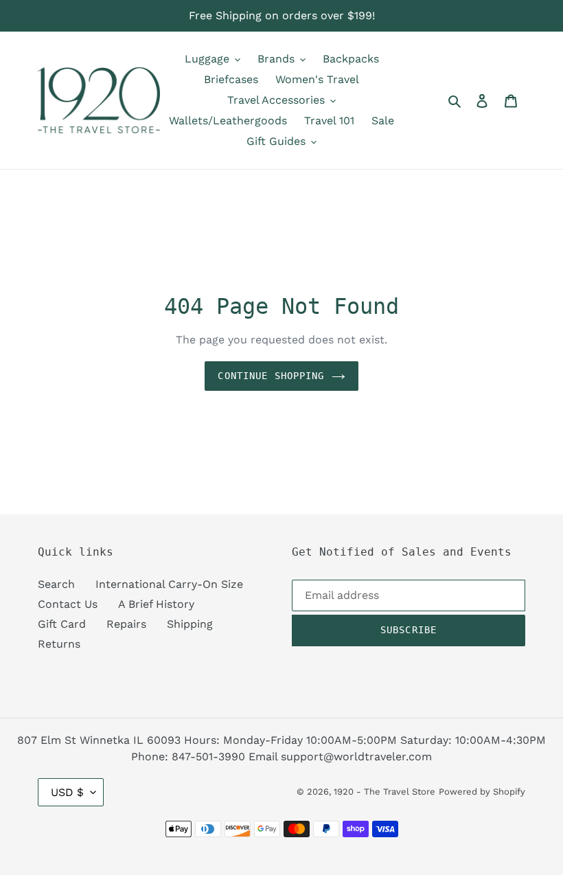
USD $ (67, 792)
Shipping (190, 623)
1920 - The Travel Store (384, 791)
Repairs (126, 623)
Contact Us (67, 604)
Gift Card (62, 623)
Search (56, 584)
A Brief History (156, 604)
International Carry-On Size (169, 584)
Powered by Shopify (482, 791)
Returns (59, 643)
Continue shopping (271, 375)
